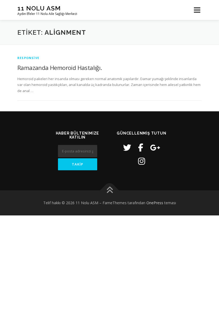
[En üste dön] (109, 190)
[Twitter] (127, 147)
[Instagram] (141, 161)
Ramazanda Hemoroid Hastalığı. (59, 68)
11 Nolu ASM (39, 8)
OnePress (154, 202)
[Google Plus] (155, 147)
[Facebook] (140, 147)
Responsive (28, 58)
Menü (197, 9)
